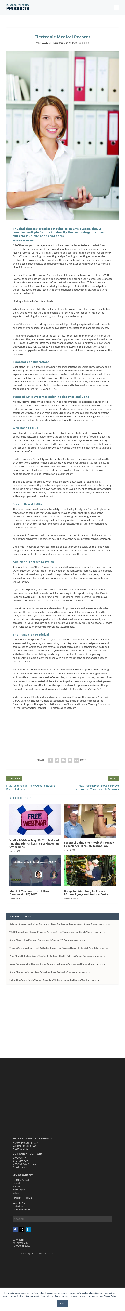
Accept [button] (63, 1303)
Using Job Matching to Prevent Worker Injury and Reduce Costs (86, 892)
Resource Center (62, 42)
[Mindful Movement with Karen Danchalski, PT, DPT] (35, 870)
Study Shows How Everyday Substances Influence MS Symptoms (42, 940)
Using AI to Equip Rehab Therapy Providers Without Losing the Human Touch (48, 980)
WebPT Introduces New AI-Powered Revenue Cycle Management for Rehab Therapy (51, 932)
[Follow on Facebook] (15, 1229)
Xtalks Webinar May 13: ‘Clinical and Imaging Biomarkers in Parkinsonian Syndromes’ (34, 844)
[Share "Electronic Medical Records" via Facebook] (50, 760)
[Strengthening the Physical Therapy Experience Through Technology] (90, 821)
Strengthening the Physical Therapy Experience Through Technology (89, 844)
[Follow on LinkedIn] (28, 1229)
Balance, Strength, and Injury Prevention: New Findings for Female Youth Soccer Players (53, 924)
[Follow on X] (21, 1229)
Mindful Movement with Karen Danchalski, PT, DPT (30, 892)
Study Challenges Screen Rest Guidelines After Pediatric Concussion (43, 972)
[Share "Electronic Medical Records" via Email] (70, 760)
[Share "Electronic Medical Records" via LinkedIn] (63, 760)
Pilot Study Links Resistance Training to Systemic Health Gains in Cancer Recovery (50, 956)
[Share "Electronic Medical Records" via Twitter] (57, 760)
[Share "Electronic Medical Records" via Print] (76, 760)
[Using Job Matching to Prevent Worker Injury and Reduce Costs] (90, 870)
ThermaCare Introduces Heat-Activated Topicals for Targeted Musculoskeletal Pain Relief (54, 948)
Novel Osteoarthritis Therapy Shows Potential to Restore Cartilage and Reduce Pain (51, 964)
